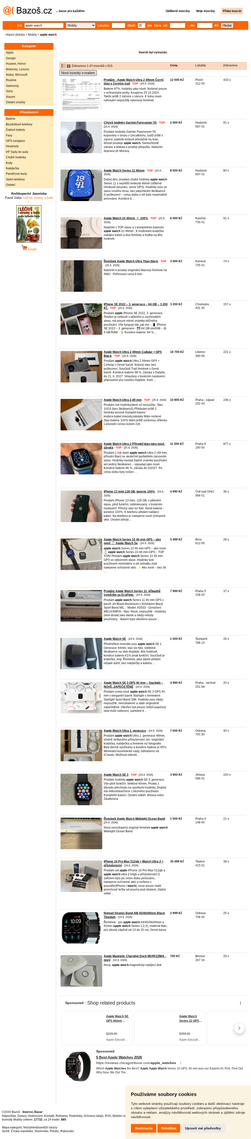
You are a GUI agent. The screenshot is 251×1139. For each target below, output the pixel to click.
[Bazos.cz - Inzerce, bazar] (27, 13)
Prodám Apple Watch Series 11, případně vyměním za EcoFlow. (132, 593)
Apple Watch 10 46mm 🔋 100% (126, 218)
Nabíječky (12, 168)
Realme (11, 80)
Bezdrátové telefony (19, 124)
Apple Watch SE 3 (116, 774)
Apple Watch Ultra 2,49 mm (123, 400)
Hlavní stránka (15, 34)
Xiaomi (10, 97)
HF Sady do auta (17, 152)
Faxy (9, 135)
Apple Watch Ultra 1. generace (125, 730)
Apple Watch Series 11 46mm (124, 170)
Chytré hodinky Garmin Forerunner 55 (130, 122)
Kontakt (49, 1116)
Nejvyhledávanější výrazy (40, 1127)
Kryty (9, 163)
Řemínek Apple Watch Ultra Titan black (131, 261)
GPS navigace (15, 141)
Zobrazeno (230, 65)
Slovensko (41, 1131)
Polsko (54, 1131)
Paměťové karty (16, 173)
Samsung (12, 86)
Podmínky (75, 1116)
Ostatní (10, 185)
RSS (108, 1116)
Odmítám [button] (168, 1128)
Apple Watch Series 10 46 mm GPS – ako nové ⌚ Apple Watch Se (132, 541)
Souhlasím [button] (143, 1128)
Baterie (10, 118)
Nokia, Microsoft (16, 74)
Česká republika (22, 1131)
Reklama (62, 1116)
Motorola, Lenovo (17, 69)
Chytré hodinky (16, 157)
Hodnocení (35, 1116)
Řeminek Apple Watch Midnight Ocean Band (134, 818)
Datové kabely (15, 129)
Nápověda (9, 1116)
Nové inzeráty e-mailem (78, 73)
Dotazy (21, 1116)
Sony (9, 91)
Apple (10, 52)
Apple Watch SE (115, 639)
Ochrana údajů (93, 1116)
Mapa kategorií (12, 1127)
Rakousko (67, 1131)
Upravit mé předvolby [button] (203, 1128)
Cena (173, 65)
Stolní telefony (15, 179)
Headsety (12, 146)
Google (11, 58)
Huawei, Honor (16, 63)
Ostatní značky (15, 102)
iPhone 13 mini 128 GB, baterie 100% (129, 491)
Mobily (32, 34)
